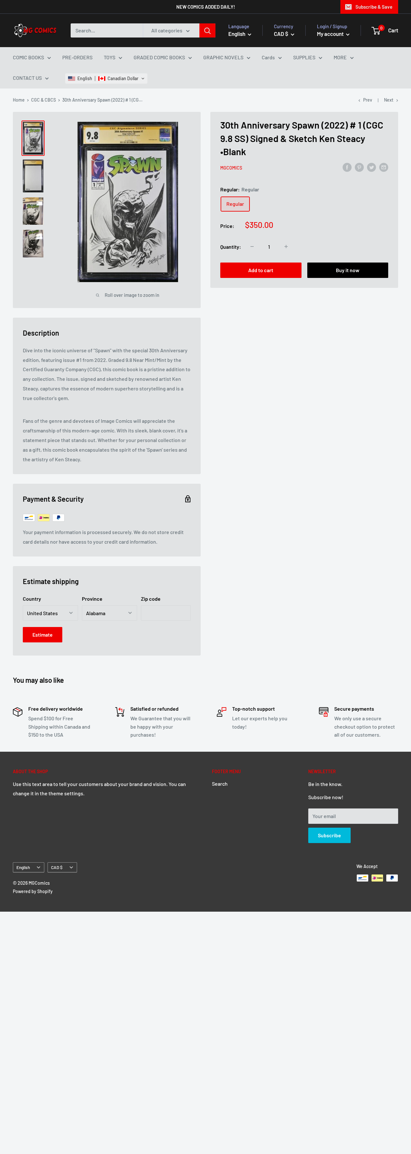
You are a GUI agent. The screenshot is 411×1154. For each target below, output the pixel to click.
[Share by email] (383, 167)
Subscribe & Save (373, 7)
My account (331, 33)
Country (32, 599)
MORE (340, 57)
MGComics (231, 167)
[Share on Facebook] (347, 167)
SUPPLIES (304, 57)
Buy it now (347, 270)
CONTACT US (27, 78)
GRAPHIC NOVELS (223, 57)
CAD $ (57, 867)
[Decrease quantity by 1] (252, 246)
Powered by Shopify (33, 891)
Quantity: (230, 246)
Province (92, 599)
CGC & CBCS (43, 100)
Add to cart (260, 270)
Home (19, 100)
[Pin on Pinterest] (359, 167)
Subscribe (329, 835)
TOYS (109, 57)
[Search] (207, 30)
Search (220, 784)
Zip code (151, 599)
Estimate (42, 634)
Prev (367, 100)
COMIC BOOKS (28, 57)
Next (388, 100)
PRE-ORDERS (77, 57)
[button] (106, 78)
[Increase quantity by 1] (286, 246)
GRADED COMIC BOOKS (159, 57)
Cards (268, 57)
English (23, 867)
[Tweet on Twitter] (371, 167)
